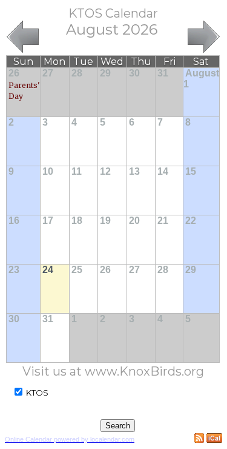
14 (162, 171)
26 (13, 73)
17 (47, 220)
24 (47, 270)
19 (105, 220)
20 (134, 220)
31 (162, 73)
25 (76, 270)
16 (13, 220)
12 (105, 171)
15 (190, 171)
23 (13, 270)
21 (162, 220)
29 (105, 73)
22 (190, 220)
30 (134, 73)
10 (47, 171)
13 (134, 171)
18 (76, 220)
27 (47, 73)
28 (76, 73)
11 (76, 171)
